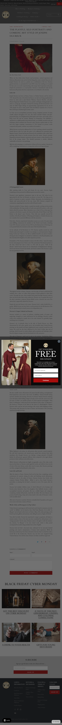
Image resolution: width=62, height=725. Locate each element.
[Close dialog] (59, 341)
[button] (46, 350)
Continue (46, 380)
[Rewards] (6, 720)
